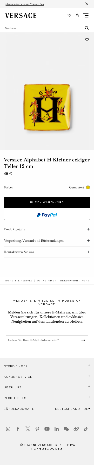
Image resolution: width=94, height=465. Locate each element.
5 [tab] (25, 146)
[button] (77, 15)
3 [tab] (15, 146)
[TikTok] (86, 429)
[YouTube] (47, 429)
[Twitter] (28, 429)
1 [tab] (6, 146)
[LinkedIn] (57, 429)
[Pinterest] (37, 429)
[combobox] (47, 28)
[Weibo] (76, 429)
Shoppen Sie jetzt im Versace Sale (25, 4)
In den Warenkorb (47, 202)
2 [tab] (11, 146)
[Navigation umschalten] (86, 15)
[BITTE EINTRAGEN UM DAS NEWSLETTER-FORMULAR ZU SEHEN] (84, 340)
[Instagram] (8, 429)
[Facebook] (18, 429)
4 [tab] (20, 146)
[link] (19, 280)
